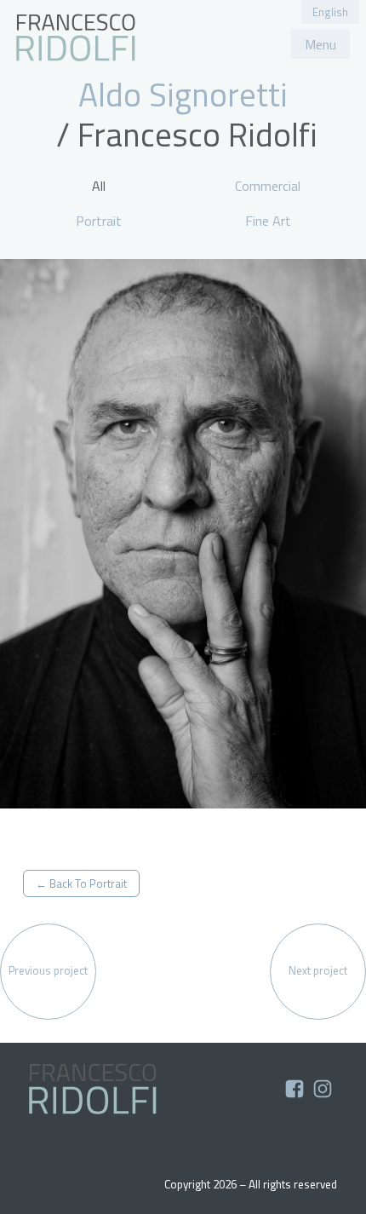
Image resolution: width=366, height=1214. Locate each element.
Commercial (267, 185)
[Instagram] (322, 1093)
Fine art (268, 220)
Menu (320, 44)
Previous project (48, 970)
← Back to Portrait (81, 883)
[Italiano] (75, 37)
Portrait (99, 220)
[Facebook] (296, 1093)
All (99, 185)
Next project (318, 970)
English (330, 11)
